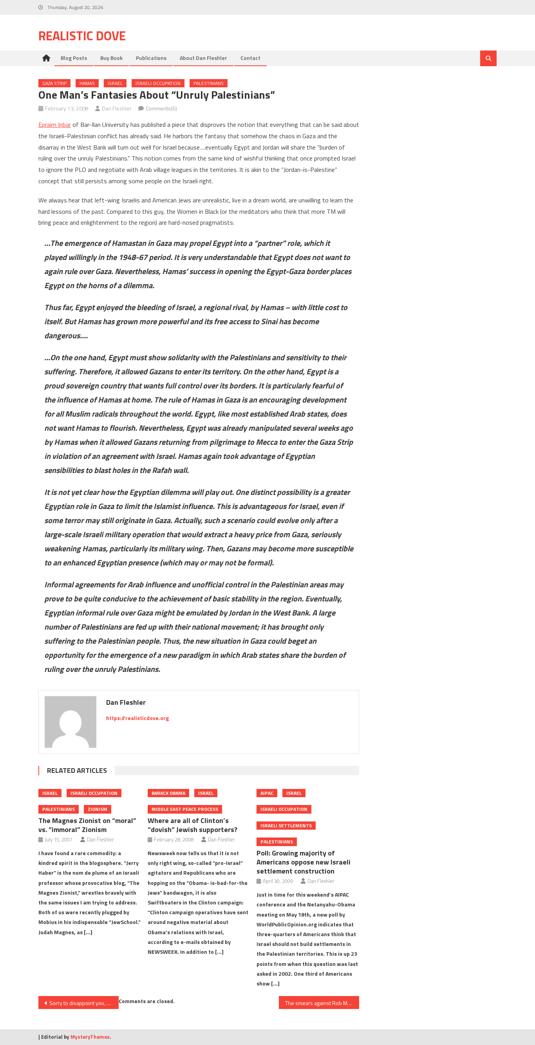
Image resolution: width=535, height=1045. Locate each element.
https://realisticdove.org (137, 718)
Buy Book (111, 58)
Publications (151, 58)
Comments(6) (161, 108)
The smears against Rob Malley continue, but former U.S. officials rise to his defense (322, 1003)
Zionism (97, 809)
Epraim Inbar (54, 124)
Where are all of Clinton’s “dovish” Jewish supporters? (192, 825)
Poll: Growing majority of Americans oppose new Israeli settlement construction (304, 862)
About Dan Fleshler (203, 58)
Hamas (87, 83)
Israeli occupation (158, 83)
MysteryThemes (90, 1037)
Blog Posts (74, 58)
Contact (250, 58)
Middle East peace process (185, 809)
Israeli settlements (286, 825)
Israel (115, 83)
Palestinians (208, 83)
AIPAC (266, 793)
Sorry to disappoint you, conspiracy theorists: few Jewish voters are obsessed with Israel (84, 1003)
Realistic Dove (82, 35)
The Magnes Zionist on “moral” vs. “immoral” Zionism (87, 825)
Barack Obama (168, 793)
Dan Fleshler (117, 108)
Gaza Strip (54, 83)
